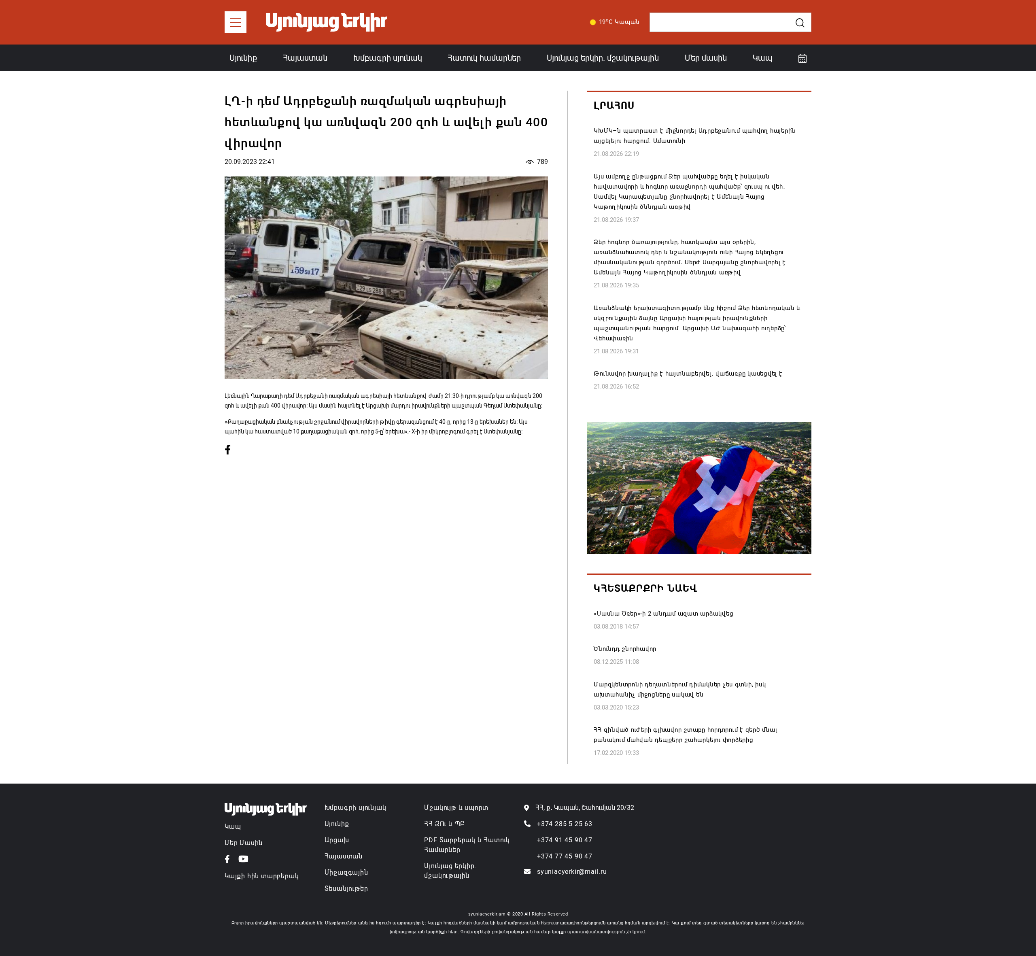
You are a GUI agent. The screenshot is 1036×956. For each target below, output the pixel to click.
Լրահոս (614, 105)
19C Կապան (619, 21)
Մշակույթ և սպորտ (456, 808)
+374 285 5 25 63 (564, 824)
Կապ (763, 58)
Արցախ (337, 840)
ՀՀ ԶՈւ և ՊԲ (444, 824)
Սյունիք (243, 58)
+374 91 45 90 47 (564, 840)
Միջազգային (346, 872)
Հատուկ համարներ (484, 58)
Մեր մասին (706, 58)
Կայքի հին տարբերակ (262, 876)
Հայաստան (305, 58)
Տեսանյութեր (346, 888)
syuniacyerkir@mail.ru (572, 871)
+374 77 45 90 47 (564, 856)
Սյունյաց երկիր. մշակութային (603, 58)
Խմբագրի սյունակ (387, 58)
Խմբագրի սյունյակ (355, 808)
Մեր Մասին (244, 843)
